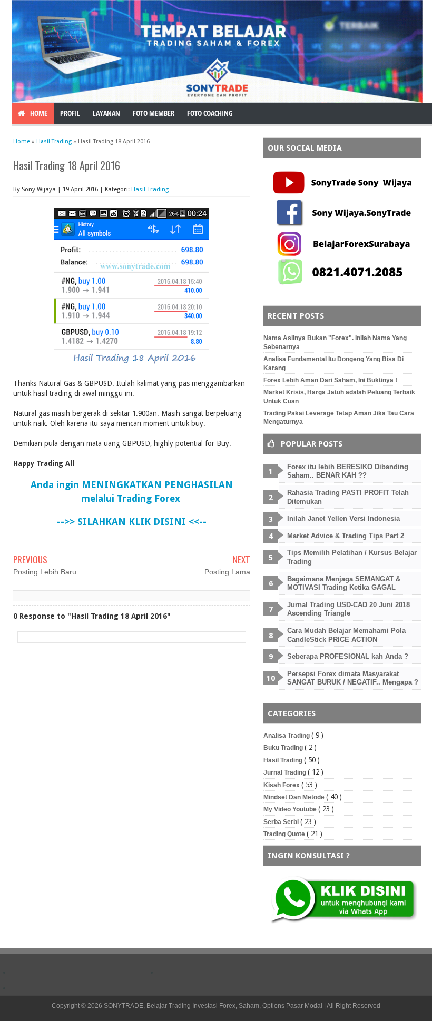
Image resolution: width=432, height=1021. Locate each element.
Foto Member (153, 113)
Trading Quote (285, 834)
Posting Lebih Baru (44, 572)
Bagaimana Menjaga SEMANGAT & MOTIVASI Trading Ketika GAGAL (343, 583)
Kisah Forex (282, 785)
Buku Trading (284, 747)
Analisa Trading (287, 735)
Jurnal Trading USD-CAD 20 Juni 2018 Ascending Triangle (348, 609)
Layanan (106, 113)
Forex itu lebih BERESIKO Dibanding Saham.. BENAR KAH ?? (347, 471)
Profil (70, 113)
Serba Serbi (281, 822)
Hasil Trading (150, 189)
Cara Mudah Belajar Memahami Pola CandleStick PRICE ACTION (346, 635)
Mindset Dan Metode (294, 797)
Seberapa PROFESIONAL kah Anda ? (347, 656)
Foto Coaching (210, 113)
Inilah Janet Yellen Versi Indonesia (343, 518)
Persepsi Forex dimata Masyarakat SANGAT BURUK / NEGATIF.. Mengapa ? (352, 678)
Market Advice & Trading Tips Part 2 (345, 536)
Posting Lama (227, 572)
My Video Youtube (290, 809)
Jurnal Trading (285, 772)
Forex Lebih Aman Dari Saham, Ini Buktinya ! (330, 380)
